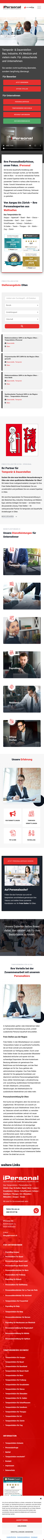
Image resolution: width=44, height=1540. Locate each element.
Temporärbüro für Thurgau (15, 1412)
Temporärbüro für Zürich (14, 1421)
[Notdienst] (21, 705)
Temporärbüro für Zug (14, 1425)
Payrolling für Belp (12, 1306)
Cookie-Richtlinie (11, 1537)
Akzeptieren (22, 1520)
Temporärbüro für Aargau (15, 1357)
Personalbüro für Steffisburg (16, 1285)
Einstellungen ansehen (22, 1532)
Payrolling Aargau (12, 1252)
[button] (41, 1498)
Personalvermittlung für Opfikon (18, 1339)
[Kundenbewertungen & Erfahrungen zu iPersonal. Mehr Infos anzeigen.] (31, 242)
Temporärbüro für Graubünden (17, 1385)
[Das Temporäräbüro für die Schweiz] (12, 7)
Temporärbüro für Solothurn (16, 1407)
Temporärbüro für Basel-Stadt (17, 1371)
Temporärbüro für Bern (14, 1375)
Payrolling (14, 668)
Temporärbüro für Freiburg (15, 1380)
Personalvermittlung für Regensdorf (19, 1328)
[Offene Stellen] (20, 739)
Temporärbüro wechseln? (15, 1457)
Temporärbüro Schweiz (14, 1443)
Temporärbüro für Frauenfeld (16, 1301)
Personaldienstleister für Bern (16, 1270)
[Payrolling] (21, 670)
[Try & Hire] (18, 636)
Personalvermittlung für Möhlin (17, 1333)
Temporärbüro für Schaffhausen (17, 1403)
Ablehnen (22, 1526)
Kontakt (8, 1461)
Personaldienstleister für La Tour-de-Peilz (21, 1290)
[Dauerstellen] (24, 602)
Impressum (34, 1537)
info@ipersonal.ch (10, 1235)
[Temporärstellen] (28, 567)
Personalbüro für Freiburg (15, 1275)
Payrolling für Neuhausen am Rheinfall (20, 1323)
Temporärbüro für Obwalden (16, 1394)
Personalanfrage (11, 1448)
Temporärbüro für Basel (14, 1362)
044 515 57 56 (11, 1212)
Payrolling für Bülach (13, 1279)
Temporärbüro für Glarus (15, 1389)
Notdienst (14, 702)
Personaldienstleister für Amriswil (18, 1295)
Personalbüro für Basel (14, 1257)
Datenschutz (10, 1470)
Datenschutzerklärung (23, 1537)
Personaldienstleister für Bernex (18, 1317)
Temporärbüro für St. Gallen (16, 1398)
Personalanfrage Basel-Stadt (16, 1266)
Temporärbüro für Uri (13, 1416)
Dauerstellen (15, 599)
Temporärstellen (17, 565)
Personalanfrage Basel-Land (16, 1261)
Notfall (7, 1452)
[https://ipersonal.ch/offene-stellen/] (22, 440)
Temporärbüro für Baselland (16, 1366)
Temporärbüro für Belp (14, 1312)
